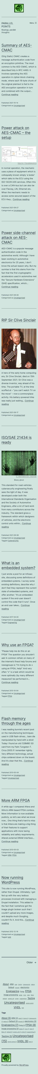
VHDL (17, 1007)
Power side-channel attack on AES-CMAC (19, 238)
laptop (20, 995)
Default (11, 987)
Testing (31, 998)
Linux (24, 995)
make (28, 995)
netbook (5, 998)
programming (23, 998)
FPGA (10, 696)
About (6, 984)
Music (32, 995)
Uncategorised (19, 106)
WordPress (23, 1065)
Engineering (12, 622)
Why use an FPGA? (18, 645)
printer (17, 998)
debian (33, 984)
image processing (11, 995)
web (9, 937)
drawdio (17, 987)
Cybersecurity (13, 541)
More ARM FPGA (16, 800)
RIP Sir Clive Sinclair (19, 320)
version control (29, 1003)
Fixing (22, 991)
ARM (9, 855)
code (16, 984)
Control (20, 984)
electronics (24, 987)
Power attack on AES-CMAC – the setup (16, 133)
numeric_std (11, 998)
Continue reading (10, 94)
